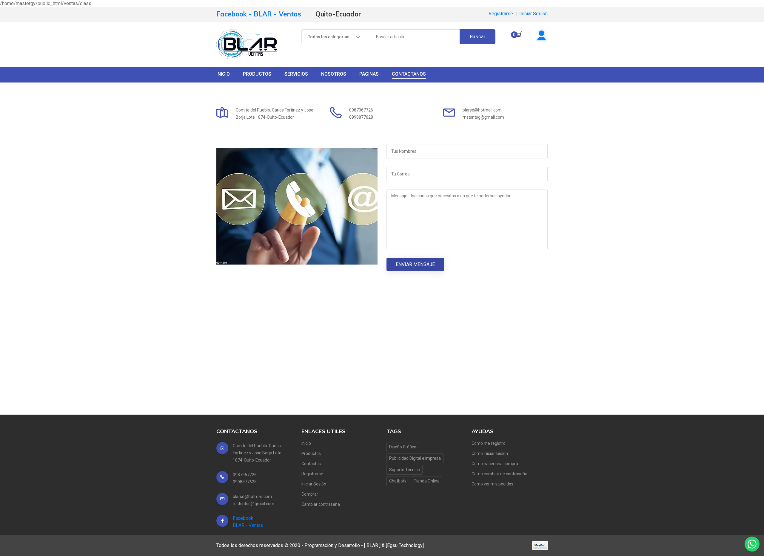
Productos (257, 74)
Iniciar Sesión (533, 13)
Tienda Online (427, 481)
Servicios (296, 74)
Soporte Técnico (404, 469)
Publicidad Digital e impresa (415, 458)
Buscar (478, 36)
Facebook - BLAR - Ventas (258, 14)
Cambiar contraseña (320, 504)
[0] (519, 38)
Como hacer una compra (495, 463)
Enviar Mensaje (415, 264)
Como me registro (489, 443)
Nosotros (333, 74)
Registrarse (501, 13)
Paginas (369, 74)
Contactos (311, 463)
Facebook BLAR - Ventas (248, 521)
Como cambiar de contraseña (499, 473)
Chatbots (397, 481)
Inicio (223, 74)
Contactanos (409, 74)
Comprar (309, 494)
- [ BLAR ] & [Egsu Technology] (392, 545)
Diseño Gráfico (402, 447)
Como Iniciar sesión (490, 453)
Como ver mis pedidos (492, 484)
